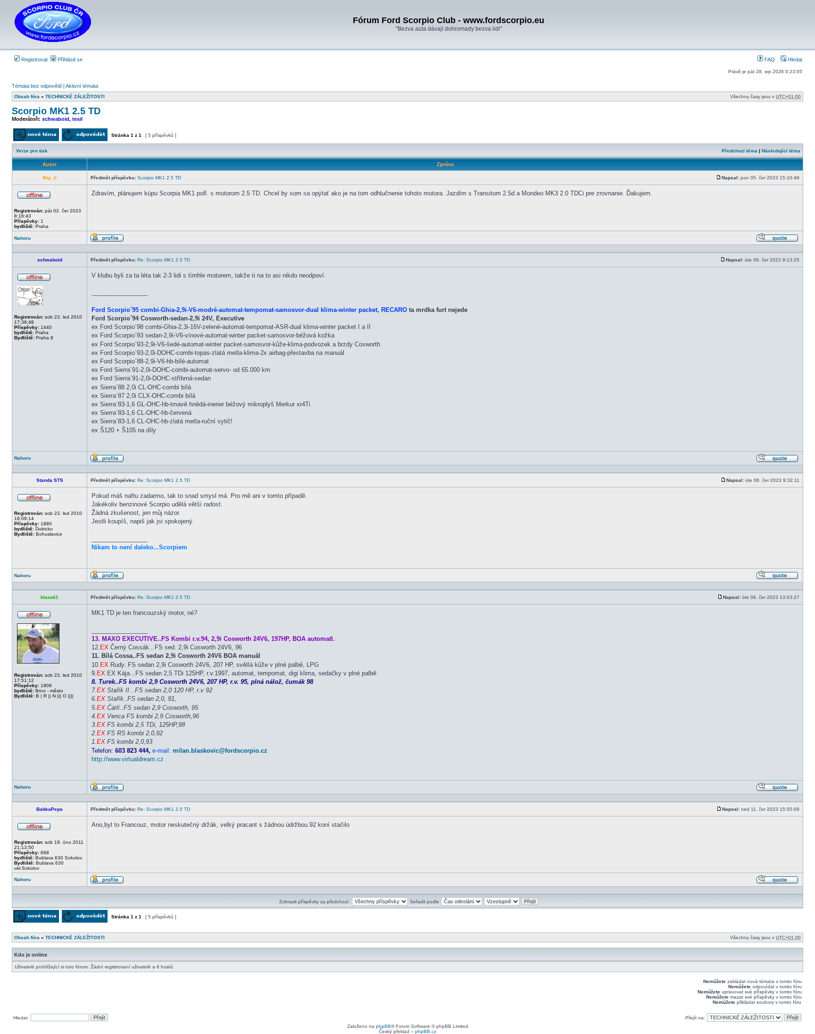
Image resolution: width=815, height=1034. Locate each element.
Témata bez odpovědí (37, 86)
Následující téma (781, 150)
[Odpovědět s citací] (777, 240)
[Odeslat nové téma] (36, 139)
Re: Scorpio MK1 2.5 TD (163, 259)
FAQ (769, 59)
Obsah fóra (27, 96)
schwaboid (55, 119)
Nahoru (22, 238)
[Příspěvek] (719, 177)
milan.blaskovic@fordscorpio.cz (220, 750)
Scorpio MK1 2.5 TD (56, 111)
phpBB (383, 1026)
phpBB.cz (425, 1031)
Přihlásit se (69, 59)
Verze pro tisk (32, 150)
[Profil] (107, 240)
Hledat (794, 59)
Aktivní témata (82, 86)
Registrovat (34, 59)
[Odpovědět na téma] (85, 139)
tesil (77, 119)
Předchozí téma (739, 150)
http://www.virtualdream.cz (127, 759)
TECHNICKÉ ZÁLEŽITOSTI (75, 96)
